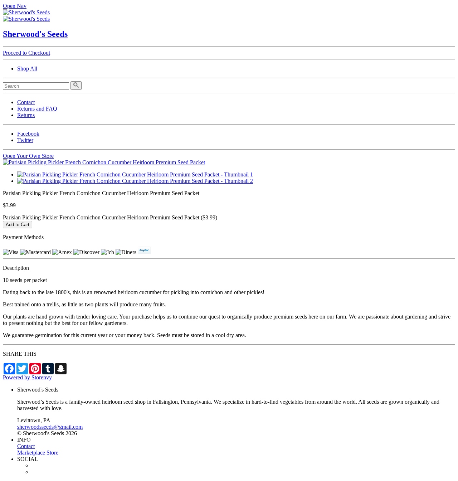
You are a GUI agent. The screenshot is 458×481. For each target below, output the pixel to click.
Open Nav (14, 6)
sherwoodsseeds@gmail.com (50, 427)
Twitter (25, 140)
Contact (26, 102)
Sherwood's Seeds (35, 34)
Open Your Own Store (28, 156)
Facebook (28, 134)
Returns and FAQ (37, 109)
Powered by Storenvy (27, 377)
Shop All (27, 68)
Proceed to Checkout (26, 53)
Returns (26, 115)
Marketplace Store (37, 453)
